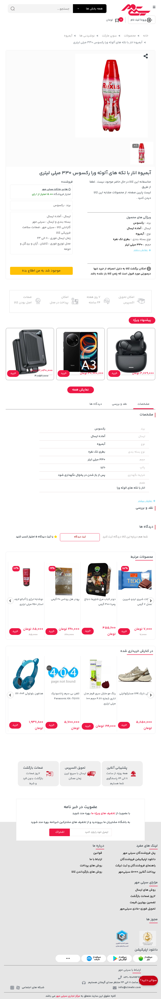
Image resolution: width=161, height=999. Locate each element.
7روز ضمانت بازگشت (143, 896)
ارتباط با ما (96, 859)
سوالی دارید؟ (148, 980)
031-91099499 (132, 977)
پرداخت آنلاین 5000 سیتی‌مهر (137, 872)
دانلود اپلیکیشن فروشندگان (138, 859)
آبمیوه (68, 36)
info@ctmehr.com (129, 987)
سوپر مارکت (109, 36)
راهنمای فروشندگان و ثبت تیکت (135, 865)
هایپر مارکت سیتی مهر (55, 189)
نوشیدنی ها (87, 36)
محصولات (130, 36)
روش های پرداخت (91, 865)
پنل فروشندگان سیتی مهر (139, 853)
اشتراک (59, 832)
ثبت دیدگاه (80, 537)
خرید (114, 373)
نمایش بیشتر (141, 250)
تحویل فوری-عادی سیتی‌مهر (138, 909)
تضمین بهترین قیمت (143, 902)
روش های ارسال (145, 890)
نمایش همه (80, 389)
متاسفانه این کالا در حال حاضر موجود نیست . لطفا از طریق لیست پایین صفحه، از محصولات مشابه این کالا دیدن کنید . (120, 190)
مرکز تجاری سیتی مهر (67, 996)
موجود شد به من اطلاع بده (41, 270)
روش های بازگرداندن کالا (86, 872)
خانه (145, 36)
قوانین (97, 853)
